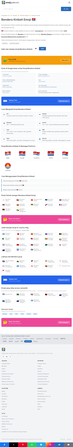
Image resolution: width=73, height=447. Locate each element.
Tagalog (35, 341)
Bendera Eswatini (35, 245)
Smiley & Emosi (6, 376)
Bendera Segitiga (6, 271)
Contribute (5, 416)
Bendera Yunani (6, 234)
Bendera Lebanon (21, 239)
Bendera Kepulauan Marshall (6, 301)
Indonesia (28, 341)
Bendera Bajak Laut (8, 261)
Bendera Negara (24, 15)
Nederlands (39, 338)
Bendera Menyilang (63, 261)
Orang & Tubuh (6, 363)
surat (11, 314)
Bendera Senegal (49, 239)
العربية (16, 341)
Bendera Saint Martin (36, 200)
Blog (39, 404)
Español (11, 338)
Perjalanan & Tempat (7, 374)
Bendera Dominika (21, 294)
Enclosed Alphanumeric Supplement (49, 92)
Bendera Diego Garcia (36, 249)
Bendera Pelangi (49, 266)
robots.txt (69, 439)
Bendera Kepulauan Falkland (6, 250)
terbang (4, 314)
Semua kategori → (43, 384)
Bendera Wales (21, 261)
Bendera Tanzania (49, 245)
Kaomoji (40, 406)
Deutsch (18, 338)
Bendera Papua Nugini (50, 294)
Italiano (32, 338)
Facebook (5, 396)
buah (16, 314)
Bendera (15, 15)
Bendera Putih (64, 266)
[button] (18, 75)
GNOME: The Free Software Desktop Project (14, 431)
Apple (3, 391)
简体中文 (62, 338)
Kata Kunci (40, 394)
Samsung (4, 404)
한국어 (11, 341)
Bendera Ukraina (35, 204)
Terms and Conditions (8, 419)
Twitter (3, 401)
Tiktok (3, 409)
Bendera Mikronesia (35, 300)
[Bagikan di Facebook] (4, 444)
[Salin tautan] (59, 444)
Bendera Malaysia (35, 239)
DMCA (3, 426)
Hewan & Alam (6, 379)
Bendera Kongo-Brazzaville (21, 210)
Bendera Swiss (21, 200)
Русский (56, 338)
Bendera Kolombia (21, 204)
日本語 (5, 341)
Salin (42, 48)
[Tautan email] (68, 444)
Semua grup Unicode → (8, 384)
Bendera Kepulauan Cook (63, 295)
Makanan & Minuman (8, 381)
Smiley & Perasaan (43, 376)
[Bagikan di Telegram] (41, 444)
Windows (4, 399)
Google (4, 394)
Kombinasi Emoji (42, 391)
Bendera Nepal (63, 245)
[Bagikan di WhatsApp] (31, 444)
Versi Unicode (41, 399)
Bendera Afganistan (63, 234)
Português (48, 338)
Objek (3, 368)
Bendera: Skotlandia (21, 266)
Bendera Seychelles (35, 294)
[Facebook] (3, 356)
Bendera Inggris (35, 266)
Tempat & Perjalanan (43, 374)
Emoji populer (41, 401)
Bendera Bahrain (21, 234)
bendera (4, 43)
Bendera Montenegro (22, 245)
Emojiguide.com (5, 15)
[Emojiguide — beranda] (3, 349)
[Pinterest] (10, 356)
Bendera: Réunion (49, 234)
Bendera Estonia (49, 200)
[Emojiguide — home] (10, 2)
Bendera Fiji (7, 294)
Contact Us (5, 429)
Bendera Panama (49, 204)
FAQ (39, 409)
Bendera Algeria (6, 239)
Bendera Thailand (6, 204)
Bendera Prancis (63, 204)
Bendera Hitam (35, 261)
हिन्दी (22, 341)
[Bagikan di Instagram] (50, 444)
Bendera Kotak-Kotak (50, 261)
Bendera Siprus (6, 200)
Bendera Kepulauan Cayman (21, 301)
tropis (22, 314)
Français (25, 338)
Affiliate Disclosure (7, 424)
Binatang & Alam (42, 379)
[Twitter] (6, 356)
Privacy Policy (5, 421)
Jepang (29, 314)
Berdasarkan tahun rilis (44, 396)
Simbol (4, 371)
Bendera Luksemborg (7, 245)
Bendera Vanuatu (6, 209)
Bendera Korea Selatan (36, 234)
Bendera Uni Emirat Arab (64, 200)
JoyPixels (4, 406)
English (5, 338)
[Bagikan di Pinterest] (22, 444)
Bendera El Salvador (21, 249)
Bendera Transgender (7, 266)
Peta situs (62, 439)
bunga (35, 314)
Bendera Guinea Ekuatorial (63, 239)
